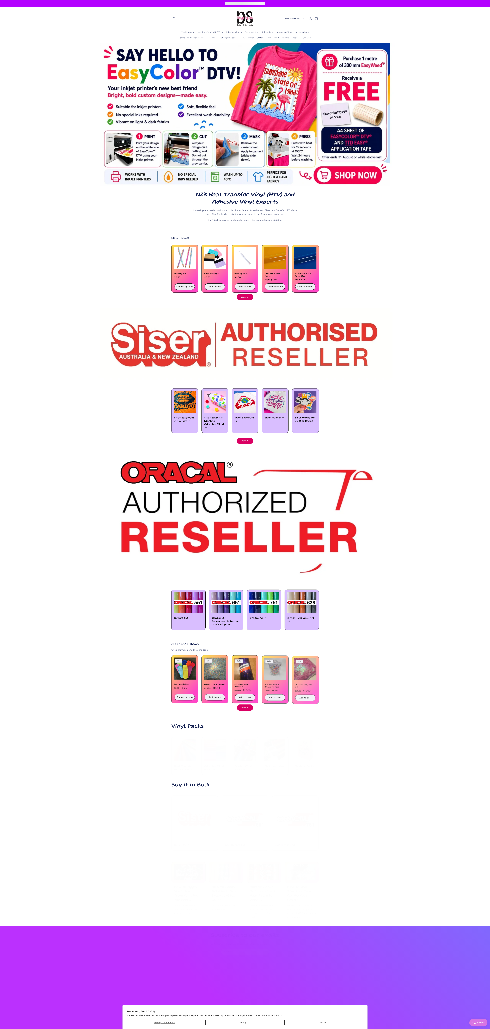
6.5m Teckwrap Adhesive (242, 685)
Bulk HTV (180, 842)
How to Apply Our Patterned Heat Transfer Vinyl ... (262, 891)
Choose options (184, 286)
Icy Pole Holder (181, 684)
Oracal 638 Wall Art (300, 618)
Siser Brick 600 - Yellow (272, 275)
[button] (174, 19)
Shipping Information (181, 979)
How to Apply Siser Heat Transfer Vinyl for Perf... (187, 891)
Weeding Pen (180, 273)
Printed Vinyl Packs (243, 765)
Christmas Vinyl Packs (275, 765)
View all (245, 297)
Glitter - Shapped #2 (214, 684)
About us (175, 965)
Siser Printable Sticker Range (305, 419)
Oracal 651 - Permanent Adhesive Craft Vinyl (225, 621)
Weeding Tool (241, 273)
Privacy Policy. (275, 1015)
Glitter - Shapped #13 (303, 685)
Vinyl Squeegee (211, 273)
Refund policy (177, 984)
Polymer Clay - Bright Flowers (272, 685)
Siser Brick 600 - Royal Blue (303, 275)
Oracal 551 (181, 618)
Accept (243, 1022)
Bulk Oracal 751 (285, 842)
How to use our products (183, 970)
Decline (323, 1022)
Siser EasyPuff (244, 418)
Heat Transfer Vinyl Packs (183, 765)
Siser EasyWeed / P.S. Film (184, 419)
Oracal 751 (256, 618)
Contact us (176, 989)
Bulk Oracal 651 (234, 842)
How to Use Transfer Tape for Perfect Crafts (299, 891)
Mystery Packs (304, 764)
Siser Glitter (273, 418)
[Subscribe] (266, 949)
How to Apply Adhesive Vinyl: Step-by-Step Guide (225, 891)
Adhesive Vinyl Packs (214, 765)
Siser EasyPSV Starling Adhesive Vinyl (214, 421)
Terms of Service (179, 975)
